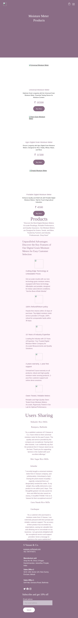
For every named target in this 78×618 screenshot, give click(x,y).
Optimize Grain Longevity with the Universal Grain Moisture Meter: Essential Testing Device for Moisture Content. (39, 95)
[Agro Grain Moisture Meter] (39, 127)
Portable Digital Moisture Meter (38, 194)
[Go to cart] (69, 4)
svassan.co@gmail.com (32, 549)
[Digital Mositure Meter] (39, 180)
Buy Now (39, 109)
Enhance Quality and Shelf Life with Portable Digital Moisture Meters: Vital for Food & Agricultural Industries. (39, 200)
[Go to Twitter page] (25, 589)
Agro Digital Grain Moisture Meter (39, 142)
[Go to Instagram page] (30, 589)
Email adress (27, 599)
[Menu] (73, 4)
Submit (29, 610)
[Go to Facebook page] (28, 589)
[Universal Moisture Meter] (39, 75)
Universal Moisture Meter (39, 90)
